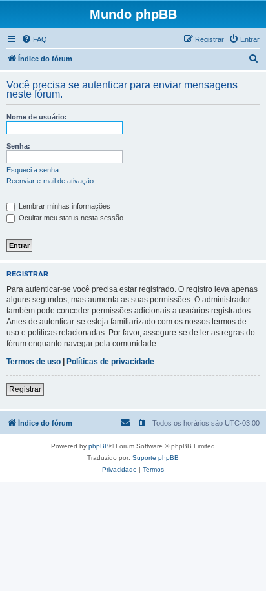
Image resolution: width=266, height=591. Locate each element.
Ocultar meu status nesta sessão (70, 218)
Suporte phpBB (155, 457)
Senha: (18, 146)
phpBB (98, 446)
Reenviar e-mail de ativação (50, 181)
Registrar (25, 389)
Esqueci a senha (32, 170)
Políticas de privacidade (110, 361)
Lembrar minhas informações (63, 206)
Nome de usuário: (36, 117)
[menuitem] (34, 39)
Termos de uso (33, 361)
